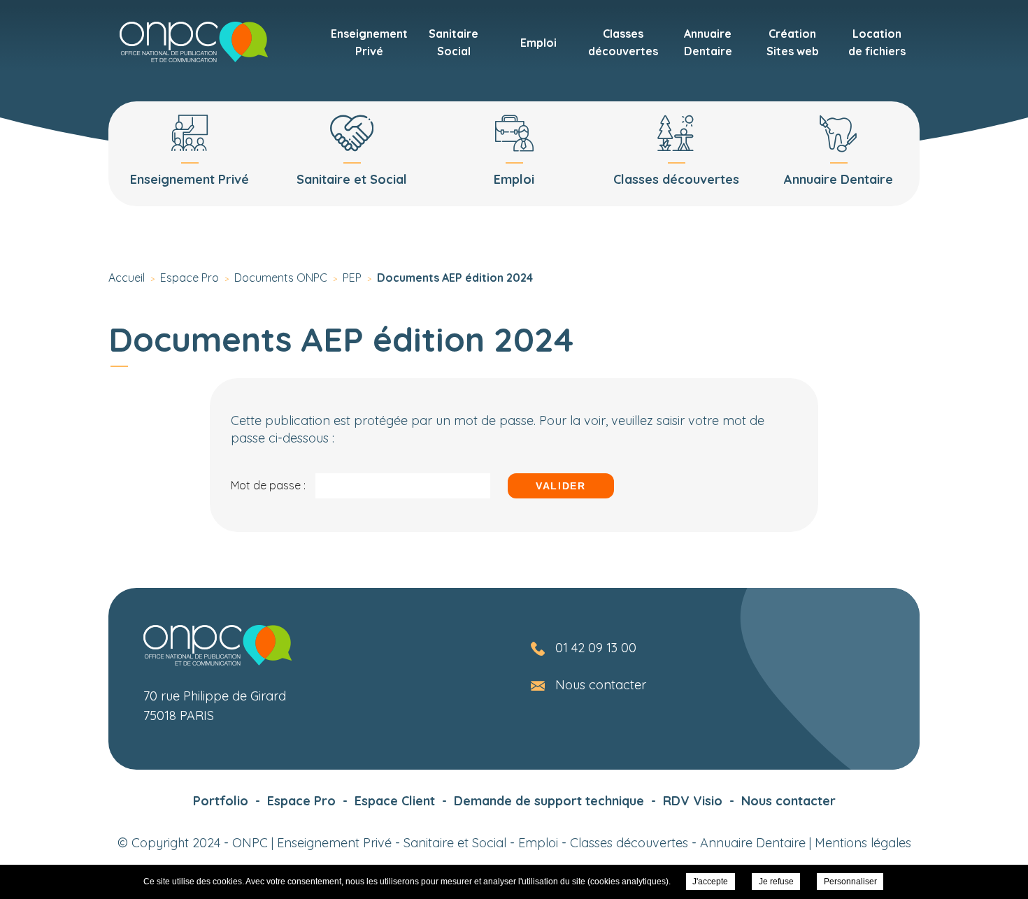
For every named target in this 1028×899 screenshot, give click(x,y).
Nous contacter (600, 685)
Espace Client (395, 801)
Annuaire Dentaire (753, 843)
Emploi (538, 43)
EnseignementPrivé (369, 42)
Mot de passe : (269, 485)
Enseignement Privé (334, 843)
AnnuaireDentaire (708, 42)
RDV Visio (692, 801)
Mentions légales (863, 843)
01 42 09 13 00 (595, 648)
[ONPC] (194, 42)
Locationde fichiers (877, 42)
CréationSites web (792, 42)
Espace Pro (301, 801)
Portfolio (220, 801)
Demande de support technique (549, 801)
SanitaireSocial (453, 42)
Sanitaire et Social (455, 843)
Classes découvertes (629, 843)
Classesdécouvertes (623, 42)
